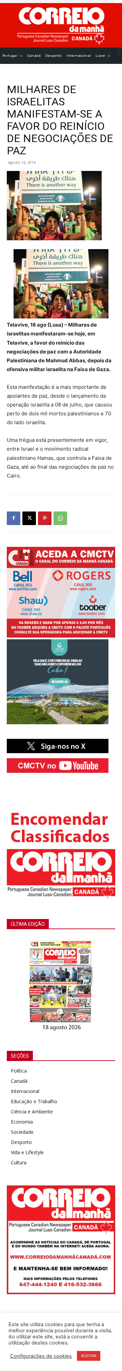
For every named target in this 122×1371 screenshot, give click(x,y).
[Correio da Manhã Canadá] (61, 25)
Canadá (19, 1081)
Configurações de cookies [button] (41, 1356)
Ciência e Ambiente (32, 1111)
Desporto (21, 1142)
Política (19, 1071)
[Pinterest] (45, 518)
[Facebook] (13, 518)
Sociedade (22, 1132)
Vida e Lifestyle (27, 1152)
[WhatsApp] (60, 518)
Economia (22, 1121)
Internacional (25, 1091)
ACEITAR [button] (88, 1355)
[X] (29, 518)
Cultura (18, 1162)
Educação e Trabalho (34, 1101)
